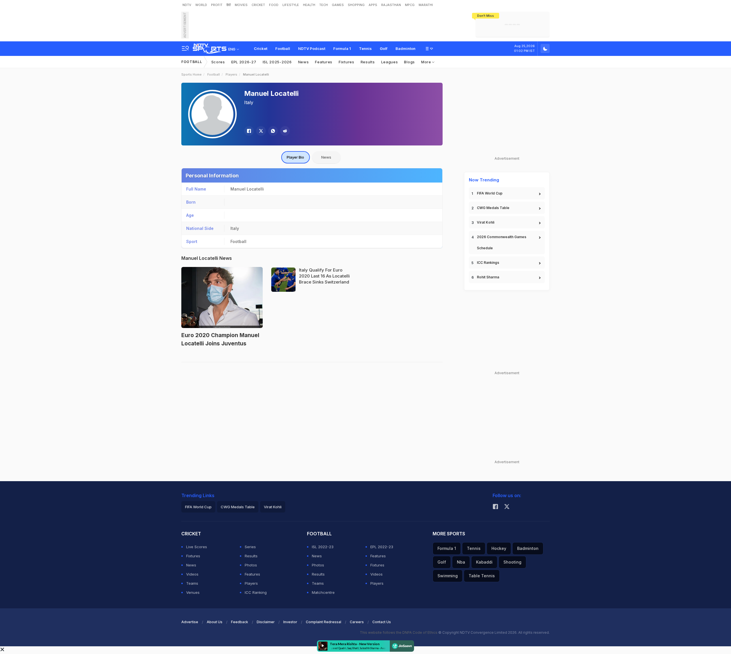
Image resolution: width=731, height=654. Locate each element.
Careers (357, 622)
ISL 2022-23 (323, 546)
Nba (461, 562)
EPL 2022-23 (381, 546)
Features (323, 62)
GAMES (338, 5)
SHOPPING (356, 5)
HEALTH (309, 5)
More (426, 62)
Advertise (189, 622)
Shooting (512, 562)
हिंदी (228, 5)
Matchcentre (323, 592)
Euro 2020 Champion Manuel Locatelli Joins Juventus (220, 339)
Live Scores (196, 546)
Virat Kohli (485, 222)
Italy (248, 102)
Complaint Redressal (323, 622)
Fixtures (346, 62)
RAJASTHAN (391, 5)
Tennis (365, 48)
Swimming (447, 575)
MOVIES (241, 5)
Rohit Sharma (488, 277)
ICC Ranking (256, 592)
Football (282, 48)
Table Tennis (482, 575)
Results (368, 62)
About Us (214, 622)
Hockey (498, 548)
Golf (383, 48)
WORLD (201, 5)
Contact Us (381, 622)
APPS (373, 5)
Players (231, 74)
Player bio (295, 157)
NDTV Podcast (311, 48)
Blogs (409, 62)
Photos (251, 565)
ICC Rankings (488, 262)
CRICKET (258, 5)
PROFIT (216, 5)
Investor (290, 622)
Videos (192, 574)
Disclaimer (266, 622)
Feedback (239, 622)
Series (250, 546)
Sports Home (191, 74)
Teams (192, 583)
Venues (193, 592)
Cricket (260, 48)
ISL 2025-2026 (277, 62)
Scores (218, 62)
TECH (323, 5)
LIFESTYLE (290, 5)
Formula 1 (342, 48)
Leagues (389, 62)
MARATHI (426, 5)
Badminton (405, 48)
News (303, 62)
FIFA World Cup (490, 193)
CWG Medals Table (493, 208)
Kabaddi (484, 562)
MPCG (410, 5)
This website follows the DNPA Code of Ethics (399, 632)
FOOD (273, 5)
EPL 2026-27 (243, 62)
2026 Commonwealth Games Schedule (501, 242)
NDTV (186, 5)
